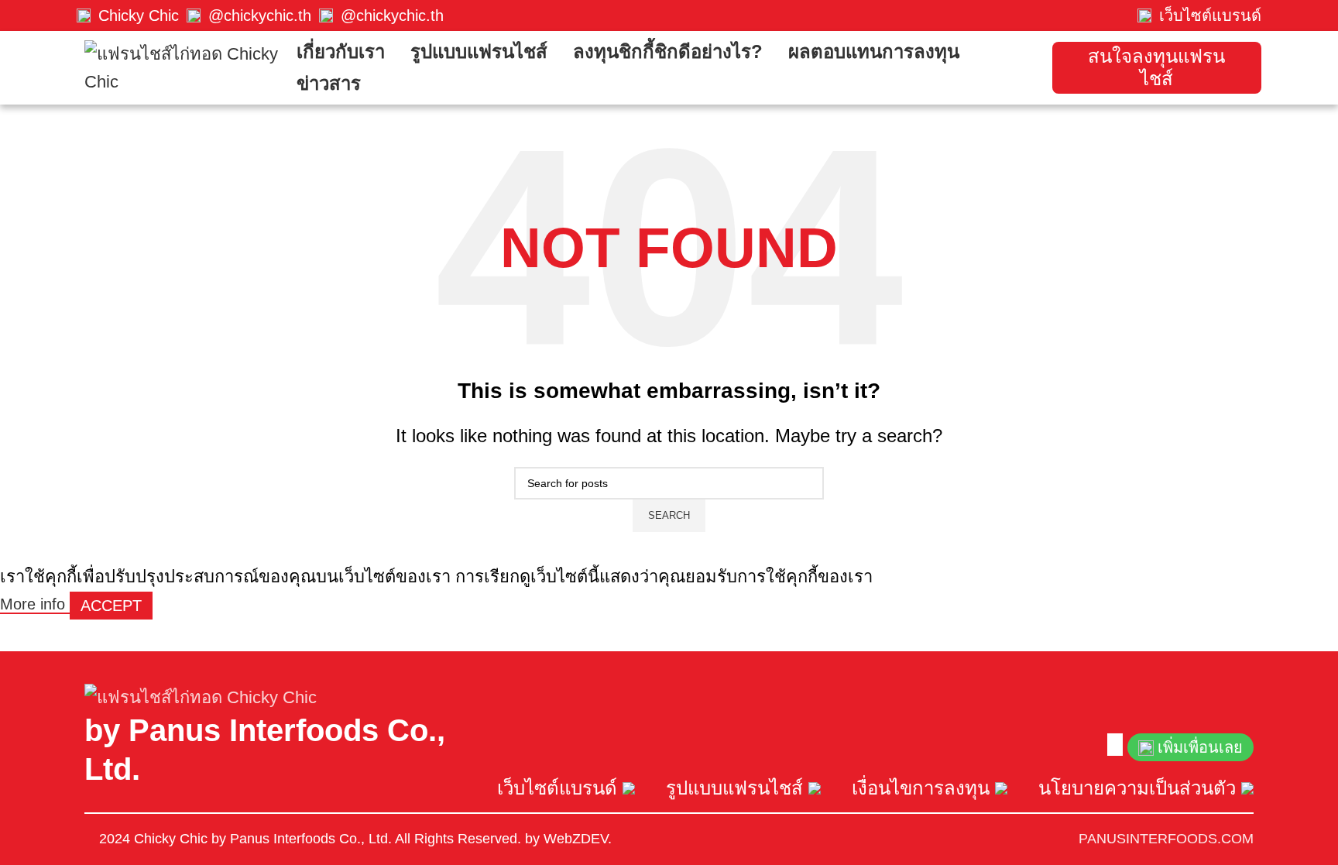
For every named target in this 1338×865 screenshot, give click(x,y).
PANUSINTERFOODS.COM (1166, 838)
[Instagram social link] (1115, 744)
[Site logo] (182, 66)
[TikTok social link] (1121, 744)
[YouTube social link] (1118, 744)
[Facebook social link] (1108, 744)
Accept (111, 605)
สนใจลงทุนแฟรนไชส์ (1156, 67)
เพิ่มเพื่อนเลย (1200, 747)
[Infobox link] (128, 15)
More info (35, 604)
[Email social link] (1111, 744)
